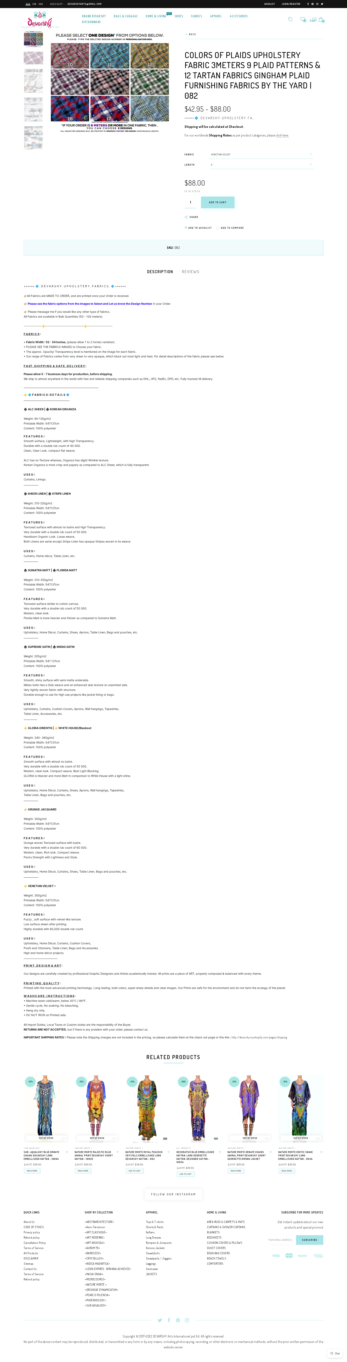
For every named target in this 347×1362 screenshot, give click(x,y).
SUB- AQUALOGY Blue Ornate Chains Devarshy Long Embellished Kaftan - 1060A (41, 1155)
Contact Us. (30, 1269)
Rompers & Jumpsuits (159, 1242)
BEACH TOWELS (216, 1258)
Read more (32, 1171)
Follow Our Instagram (173, 1194)
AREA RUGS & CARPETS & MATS (226, 1222)
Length (190, 164)
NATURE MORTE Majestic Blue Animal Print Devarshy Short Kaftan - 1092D (94, 1155)
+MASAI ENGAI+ (94, 1274)
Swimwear (152, 1269)
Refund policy (32, 1237)
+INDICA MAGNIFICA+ (97, 1263)
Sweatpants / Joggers (158, 1258)
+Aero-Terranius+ (95, 1227)
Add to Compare (62, 1098)
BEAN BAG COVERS (218, 1253)
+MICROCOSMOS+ (95, 1279)
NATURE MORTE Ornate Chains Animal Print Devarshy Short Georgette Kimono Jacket (247, 1155)
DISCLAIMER (31, 1258)
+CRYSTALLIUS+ (94, 1258)
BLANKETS (213, 1232)
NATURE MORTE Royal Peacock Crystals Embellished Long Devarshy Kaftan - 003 (144, 1155)
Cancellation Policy (35, 1242)
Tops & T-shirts (155, 1222)
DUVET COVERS (216, 1248)
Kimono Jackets (155, 1248)
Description (160, 271)
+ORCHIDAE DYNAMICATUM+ (101, 1289)
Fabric (189, 154)
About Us (29, 1222)
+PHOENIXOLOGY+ (95, 1300)
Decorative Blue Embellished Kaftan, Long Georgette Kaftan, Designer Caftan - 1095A (195, 1157)
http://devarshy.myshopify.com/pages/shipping (259, 1037)
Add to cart (135, 1171)
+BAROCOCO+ (93, 1253)
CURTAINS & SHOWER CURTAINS (226, 1227)
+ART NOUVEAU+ (95, 1242)
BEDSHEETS (214, 1237)
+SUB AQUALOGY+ (32, 1148)
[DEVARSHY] (40, 19)
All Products (184, 1148)
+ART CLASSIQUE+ (96, 1232)
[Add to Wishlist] (66, 1152)
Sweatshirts (153, 1253)
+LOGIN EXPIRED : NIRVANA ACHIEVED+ (108, 1269)
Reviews (191, 271)
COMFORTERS (215, 1263)
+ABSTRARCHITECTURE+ (99, 1222)
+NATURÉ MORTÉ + (83, 1148)
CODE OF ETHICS (34, 1227)
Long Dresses (153, 1237)
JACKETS (151, 1274)
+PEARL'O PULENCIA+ (97, 1295)
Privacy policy (32, 1232)
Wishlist (269, 3)
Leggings (151, 1263)
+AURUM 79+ (92, 1248)
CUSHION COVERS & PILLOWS (224, 1242)
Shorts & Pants (154, 1227)
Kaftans (150, 1232)
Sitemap (29, 1263)
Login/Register (291, 3)
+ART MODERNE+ (95, 1237)
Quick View (61, 1084)
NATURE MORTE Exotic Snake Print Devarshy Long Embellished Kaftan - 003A (295, 1155)
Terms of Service (33, 1248)
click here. (282, 135)
